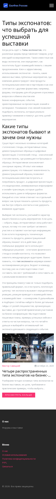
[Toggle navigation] (51, 5)
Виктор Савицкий (11, 365)
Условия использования (14, 454)
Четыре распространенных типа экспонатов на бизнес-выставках (25, 373)
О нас (5, 451)
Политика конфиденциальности (19, 458)
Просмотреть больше (18, 395)
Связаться (7, 466)
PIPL (4, 462)
